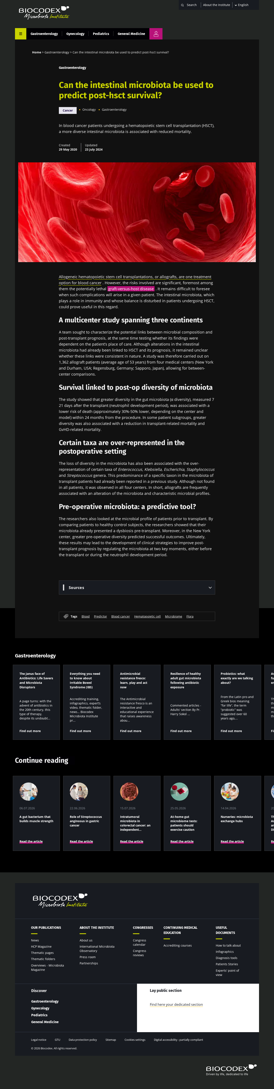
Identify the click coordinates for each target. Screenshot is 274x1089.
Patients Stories (227, 964)
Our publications (46, 928)
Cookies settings (135, 1040)
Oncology (89, 109)
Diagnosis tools (226, 958)
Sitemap (111, 1040)
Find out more (30, 731)
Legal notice (38, 1040)
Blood (86, 616)
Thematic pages (42, 953)
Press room (88, 957)
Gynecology (75, 34)
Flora (190, 616)
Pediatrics (101, 34)
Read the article (31, 841)
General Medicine (131, 34)
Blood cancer (120, 616)
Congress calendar (139, 942)
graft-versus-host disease (131, 288)
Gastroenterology (44, 34)
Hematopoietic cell (147, 616)
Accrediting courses (178, 945)
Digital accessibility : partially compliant (178, 1040)
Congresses (143, 928)
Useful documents (225, 930)
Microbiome (173, 616)
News (35, 940)
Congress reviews (139, 953)
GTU (57, 1040)
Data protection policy (83, 1040)
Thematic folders (43, 959)
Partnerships (89, 963)
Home (36, 52)
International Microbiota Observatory (97, 948)
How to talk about (228, 945)
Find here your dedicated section (176, 1004)
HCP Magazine (41, 946)
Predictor (100, 616)
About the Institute (216, 5)
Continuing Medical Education (180, 930)
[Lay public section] (155, 33)
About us (86, 940)
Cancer (68, 110)
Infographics (225, 952)
